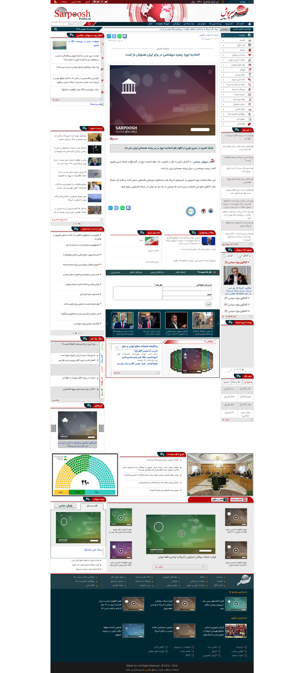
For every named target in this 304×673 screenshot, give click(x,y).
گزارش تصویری (210, 656)
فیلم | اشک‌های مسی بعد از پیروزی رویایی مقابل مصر (213, 604)
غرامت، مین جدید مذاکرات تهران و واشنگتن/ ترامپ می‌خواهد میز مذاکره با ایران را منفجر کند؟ (77, 57)
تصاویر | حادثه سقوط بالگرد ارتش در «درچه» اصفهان (111, 631)
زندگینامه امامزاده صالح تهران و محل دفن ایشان (140, 346)
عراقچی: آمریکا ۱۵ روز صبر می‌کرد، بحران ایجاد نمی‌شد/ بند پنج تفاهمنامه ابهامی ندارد (238, 291)
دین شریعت (145, 585)
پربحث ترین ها (215, 23)
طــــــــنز (92, 506)
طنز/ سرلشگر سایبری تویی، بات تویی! (85, 565)
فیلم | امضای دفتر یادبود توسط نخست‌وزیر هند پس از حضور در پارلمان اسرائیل (120, 531)
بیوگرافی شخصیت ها (85, 581)
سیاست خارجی (205, 35)
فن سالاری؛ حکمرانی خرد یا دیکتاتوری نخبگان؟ (80, 314)
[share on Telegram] (114, 36)
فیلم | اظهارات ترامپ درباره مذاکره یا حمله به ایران (236, 564)
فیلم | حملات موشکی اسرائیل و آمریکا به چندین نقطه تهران (187, 557)
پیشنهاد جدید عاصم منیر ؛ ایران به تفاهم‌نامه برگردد (194, 260)
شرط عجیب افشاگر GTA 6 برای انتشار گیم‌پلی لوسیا (204, 332)
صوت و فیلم (237, 656)
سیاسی (81, 35)
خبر (247, 130)
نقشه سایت (185, 652)
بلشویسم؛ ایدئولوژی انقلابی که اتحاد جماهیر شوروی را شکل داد (77, 237)
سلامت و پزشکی (197, 581)
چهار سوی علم (117, 577)
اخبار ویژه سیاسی (60, 220)
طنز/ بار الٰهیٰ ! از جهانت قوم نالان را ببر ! (85, 560)
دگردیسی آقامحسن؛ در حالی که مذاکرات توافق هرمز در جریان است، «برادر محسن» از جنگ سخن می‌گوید (76, 80)
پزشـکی (102, 346)
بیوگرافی (176, 23)
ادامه (227, 420)
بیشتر (57, 100)
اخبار (150, 23)
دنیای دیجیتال (116, 581)
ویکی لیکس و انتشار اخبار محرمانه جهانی (82, 284)
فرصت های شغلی (156, 652)
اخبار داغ (240, 23)
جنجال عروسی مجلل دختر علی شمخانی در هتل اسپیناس (159, 482)
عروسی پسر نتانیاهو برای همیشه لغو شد (164, 490)
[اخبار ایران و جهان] (233, 21)
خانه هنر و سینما (143, 577)
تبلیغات (64, 2)
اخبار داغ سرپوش (231, 244)
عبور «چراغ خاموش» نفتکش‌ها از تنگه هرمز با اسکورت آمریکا (70, 198)
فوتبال (174, 581)
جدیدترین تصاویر (239, 618)
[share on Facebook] (125, 36)
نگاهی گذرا (159, 647)
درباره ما (239, 647)
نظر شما (158, 285)
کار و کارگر (218, 585)
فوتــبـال (102, 392)
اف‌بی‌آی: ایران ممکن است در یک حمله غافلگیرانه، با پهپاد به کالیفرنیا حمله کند (72, 173)
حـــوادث (102, 381)
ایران (141, 240)
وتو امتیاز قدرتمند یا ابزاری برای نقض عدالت (81, 304)
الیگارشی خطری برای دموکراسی (86, 324)
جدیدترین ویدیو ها (238, 592)
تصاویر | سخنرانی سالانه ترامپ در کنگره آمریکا (162, 629)
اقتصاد (220, 581)
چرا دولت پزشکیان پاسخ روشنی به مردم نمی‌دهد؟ (77, 67)
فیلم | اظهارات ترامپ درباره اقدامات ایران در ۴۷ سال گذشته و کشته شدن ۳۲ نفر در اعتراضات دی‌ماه (235, 531)
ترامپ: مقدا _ (212, 29)
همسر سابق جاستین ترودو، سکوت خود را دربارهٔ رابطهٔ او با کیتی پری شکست (151, 475)
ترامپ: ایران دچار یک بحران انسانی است (198, 249)
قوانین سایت (237, 652)
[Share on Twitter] (109, 36)
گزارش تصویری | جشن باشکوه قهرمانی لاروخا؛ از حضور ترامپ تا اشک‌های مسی (213, 631)
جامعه (202, 577)
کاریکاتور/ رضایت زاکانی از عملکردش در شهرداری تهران (77, 444)
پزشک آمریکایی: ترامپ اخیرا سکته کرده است (163, 460)
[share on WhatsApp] (119, 36)
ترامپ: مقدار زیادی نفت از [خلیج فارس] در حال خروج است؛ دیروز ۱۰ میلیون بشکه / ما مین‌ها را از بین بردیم (183, 240)
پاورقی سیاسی (65, 506)
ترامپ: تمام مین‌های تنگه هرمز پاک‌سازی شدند (123, 332)
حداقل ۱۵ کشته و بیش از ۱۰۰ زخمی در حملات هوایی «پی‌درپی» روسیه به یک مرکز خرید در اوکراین (70, 210)
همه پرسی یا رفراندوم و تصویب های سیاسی (81, 274)
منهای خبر (201, 23)
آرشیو (88, 2)
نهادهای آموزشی (169, 577)
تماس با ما (212, 647)
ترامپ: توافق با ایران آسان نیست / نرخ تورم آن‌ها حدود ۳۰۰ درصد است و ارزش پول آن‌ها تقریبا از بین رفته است (70, 161)
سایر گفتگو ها (231, 316)
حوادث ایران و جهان (195, 585)
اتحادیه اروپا (153, 250)
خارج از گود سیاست (176, 454)
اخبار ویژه (229, 23)
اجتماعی (102, 369)
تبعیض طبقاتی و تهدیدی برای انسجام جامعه (81, 264)
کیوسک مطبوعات (162, 23)
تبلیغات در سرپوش (182, 647)
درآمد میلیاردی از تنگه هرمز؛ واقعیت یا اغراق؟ (80, 89)
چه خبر (94, 339)
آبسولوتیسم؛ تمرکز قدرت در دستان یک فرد (82, 245)
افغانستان (90, 585)
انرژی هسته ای (152, 261)
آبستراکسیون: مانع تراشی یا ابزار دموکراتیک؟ (81, 255)
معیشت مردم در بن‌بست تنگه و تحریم (84, 43)
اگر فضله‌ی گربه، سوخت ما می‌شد (87, 569)
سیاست (215, 35)
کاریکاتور (98, 406)
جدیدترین (115, 272)
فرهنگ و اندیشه (142, 581)
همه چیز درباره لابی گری (89, 294)
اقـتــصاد (102, 359)
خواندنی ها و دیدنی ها (84, 577)
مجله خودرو (118, 585)
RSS (188, 656)
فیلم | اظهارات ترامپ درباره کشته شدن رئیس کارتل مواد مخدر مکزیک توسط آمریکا (121, 564)
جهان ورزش (172, 585)
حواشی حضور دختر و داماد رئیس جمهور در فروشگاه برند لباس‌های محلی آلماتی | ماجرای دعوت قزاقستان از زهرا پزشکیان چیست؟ (151, 468)
